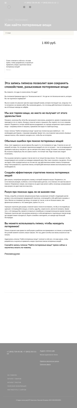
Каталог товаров (14, 379)
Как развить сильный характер (15, 314)
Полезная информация (16, 386)
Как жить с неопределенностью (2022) (17, 276)
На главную (12, 375)
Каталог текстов (14, 382)
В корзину (38, 287)
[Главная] (6, 20)
